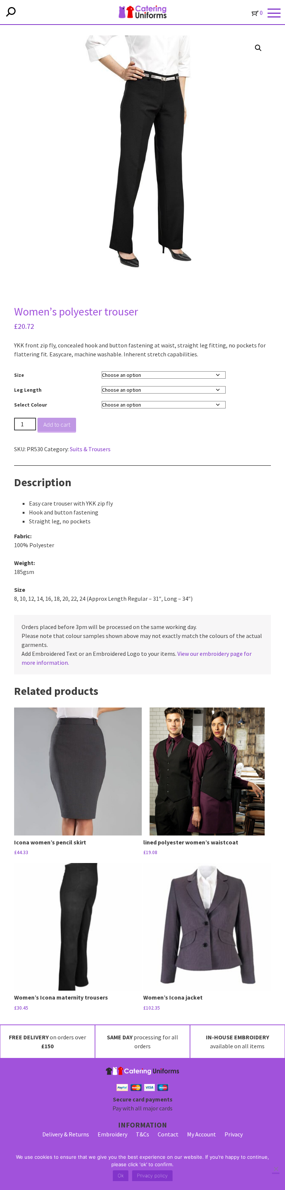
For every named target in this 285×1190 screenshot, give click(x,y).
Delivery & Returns (65, 1134)
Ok (121, 1175)
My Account (201, 1134)
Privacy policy (152, 1175)
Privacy (234, 1134)
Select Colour (30, 404)
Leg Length (28, 389)
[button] (258, 48)
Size (19, 375)
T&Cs (142, 1134)
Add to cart (56, 424)
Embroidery (112, 1134)
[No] (275, 1169)
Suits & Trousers (90, 449)
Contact (168, 1134)
